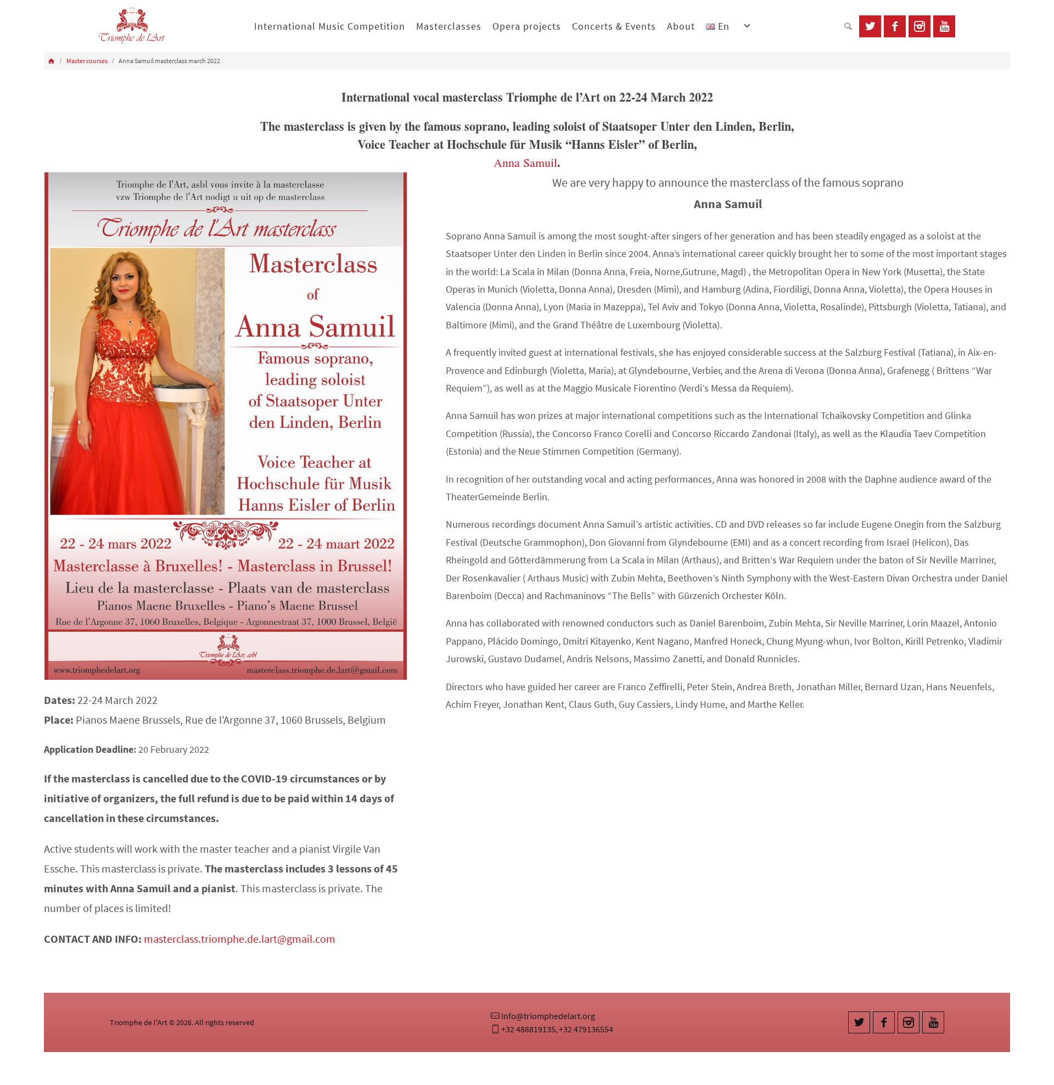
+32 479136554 (586, 1029)
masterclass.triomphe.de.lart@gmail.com (239, 939)
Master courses (87, 61)
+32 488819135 (528, 1029)
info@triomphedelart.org (548, 1015)
